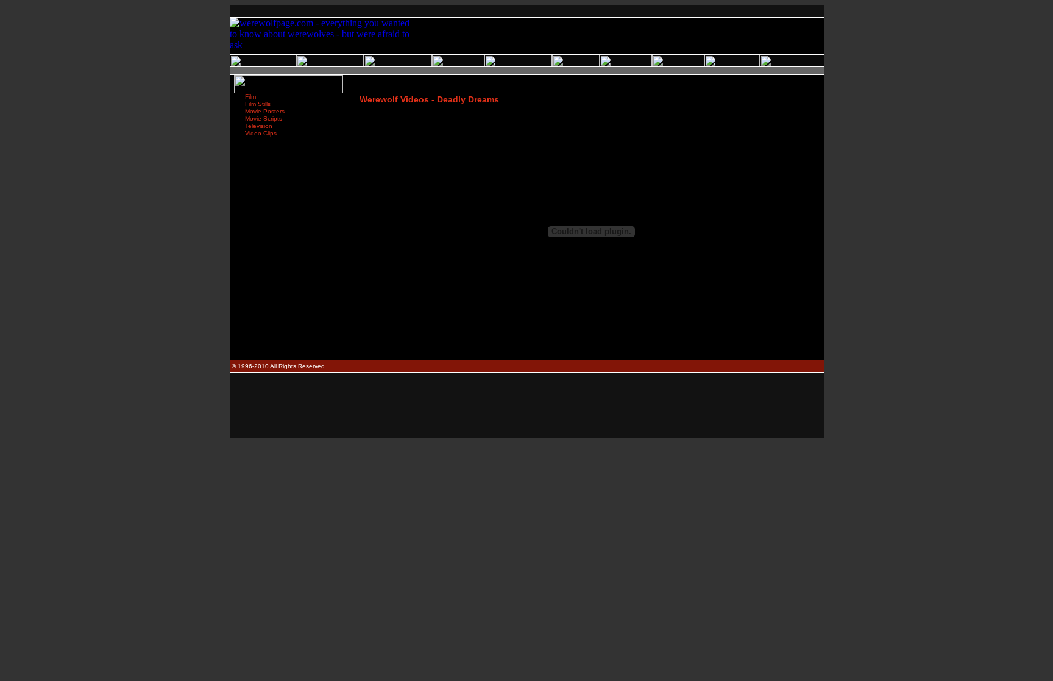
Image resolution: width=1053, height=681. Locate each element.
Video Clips (261, 133)
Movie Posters (265, 111)
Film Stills (258, 104)
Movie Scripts (263, 118)
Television (258, 126)
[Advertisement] (526, 11)
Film (250, 96)
